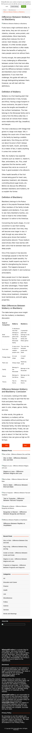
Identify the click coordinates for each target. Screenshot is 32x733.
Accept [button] (23, 6)
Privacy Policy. (20, 722)
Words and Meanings (10, 613)
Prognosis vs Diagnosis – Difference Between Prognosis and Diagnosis (14, 566)
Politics (5, 602)
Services (6, 610)
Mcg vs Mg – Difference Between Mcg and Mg (15, 548)
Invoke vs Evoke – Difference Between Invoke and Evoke (15, 554)
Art (4, 578)
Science (5, 606)
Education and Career (10, 582)
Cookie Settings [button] (14, 6)
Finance (5, 586)
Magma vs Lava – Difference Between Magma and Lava (15, 560)
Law (4, 594)
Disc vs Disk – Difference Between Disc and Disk (15, 542)
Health (5, 590)
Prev (6, 445)
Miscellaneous (7, 598)
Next (25, 445)
